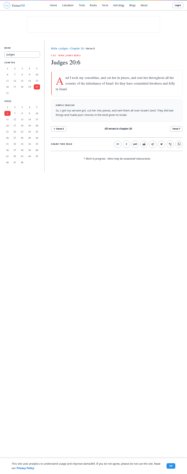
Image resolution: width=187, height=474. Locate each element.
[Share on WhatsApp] (178, 144)
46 (7, 162)
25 (37, 131)
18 (22, 86)
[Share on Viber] (170, 144)
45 (37, 156)
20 (37, 86)
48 (22, 162)
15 (37, 80)
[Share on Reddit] (143, 144)
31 (7, 143)
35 (37, 143)
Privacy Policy (25, 468)
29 (29, 137)
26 (7, 137)
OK (171, 465)
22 (15, 131)
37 (15, 150)
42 (15, 156)
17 (15, 86)
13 (22, 80)
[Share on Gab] (135, 144)
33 (22, 143)
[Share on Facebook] (126, 144)
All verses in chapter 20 (118, 128)
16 (7, 86)
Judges (64, 48)
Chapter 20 (77, 48)
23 (22, 131)
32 (15, 143)
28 (22, 137)
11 (7, 80)
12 (15, 80)
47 (15, 162)
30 (37, 137)
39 (29, 150)
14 (29, 80)
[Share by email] (117, 144)
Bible (54, 48)
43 (22, 156)
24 (29, 131)
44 (29, 156)
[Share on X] (161, 144)
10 (37, 74)
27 (15, 137)
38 (22, 150)
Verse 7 (176, 128)
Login (178, 5)
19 (29, 86)
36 (7, 150)
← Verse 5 (59, 128)
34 (29, 143)
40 (37, 150)
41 (7, 156)
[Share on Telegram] (152, 144)
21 (7, 93)
